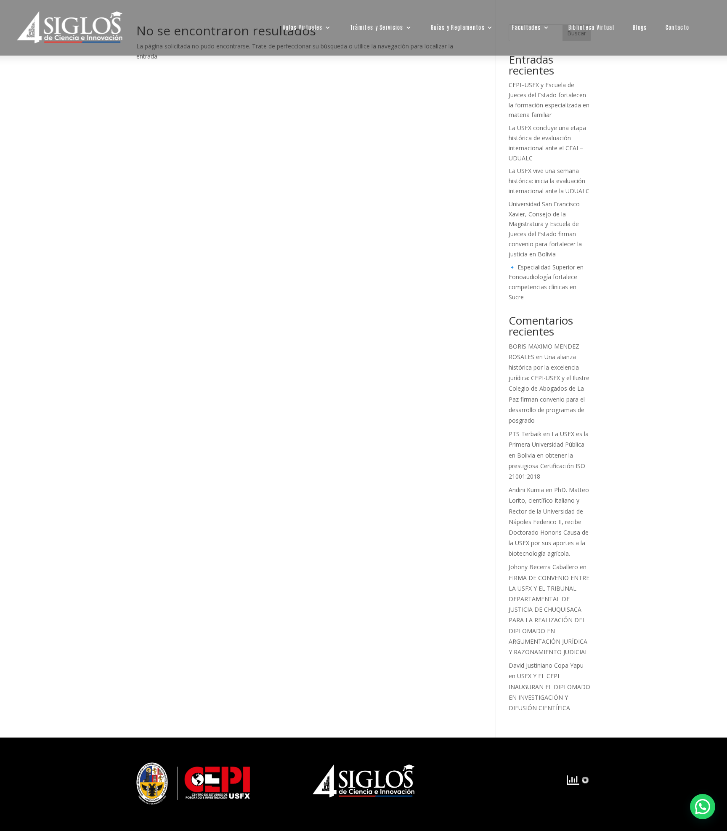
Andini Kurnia (526, 490)
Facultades (526, 27)
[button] (702, 806)
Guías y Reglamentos (458, 27)
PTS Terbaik (525, 434)
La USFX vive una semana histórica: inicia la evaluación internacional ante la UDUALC (549, 181)
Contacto (678, 27)
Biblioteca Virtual (591, 27)
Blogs (640, 27)
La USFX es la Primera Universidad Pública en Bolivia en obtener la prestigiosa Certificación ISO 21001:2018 (549, 455)
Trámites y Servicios (376, 27)
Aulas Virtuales (303, 27)
